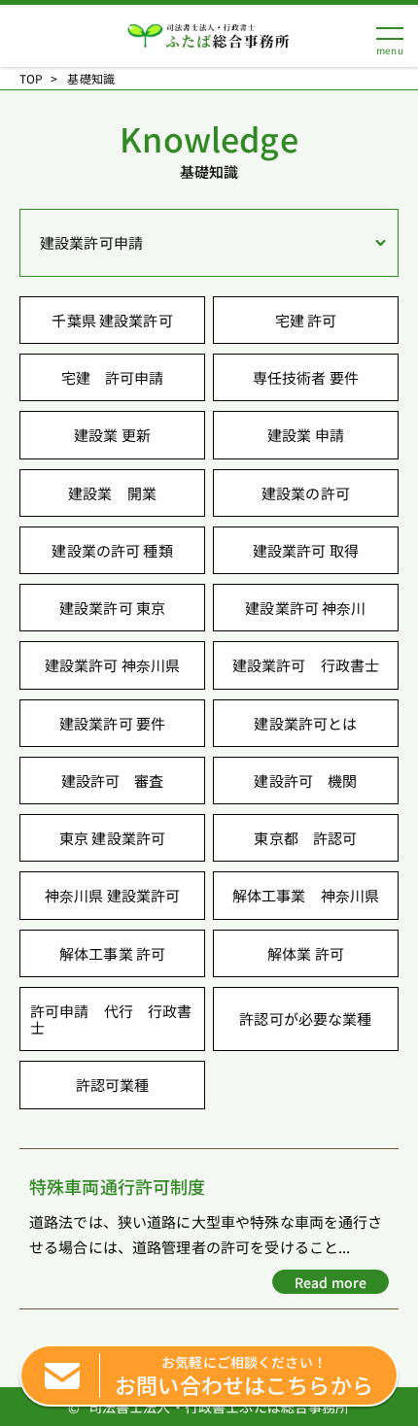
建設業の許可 (305, 493)
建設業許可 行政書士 (306, 665)
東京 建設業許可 (112, 838)
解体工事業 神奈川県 (306, 895)
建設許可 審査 (112, 780)
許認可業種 (113, 1084)
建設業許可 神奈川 (305, 607)
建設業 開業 (112, 493)
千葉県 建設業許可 (112, 320)
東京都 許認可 (305, 838)
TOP (31, 78)
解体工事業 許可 (112, 953)
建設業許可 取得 (306, 550)
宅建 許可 (306, 320)
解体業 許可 (305, 953)
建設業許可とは (305, 723)
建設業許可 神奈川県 (113, 665)
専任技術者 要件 (306, 377)
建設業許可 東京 (112, 607)
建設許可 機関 (305, 780)
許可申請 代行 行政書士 (111, 1019)
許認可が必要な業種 (305, 1018)
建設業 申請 (305, 434)
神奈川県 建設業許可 (113, 895)
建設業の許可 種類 (112, 550)
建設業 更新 (112, 434)
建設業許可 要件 (112, 723)
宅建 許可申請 (112, 377)
